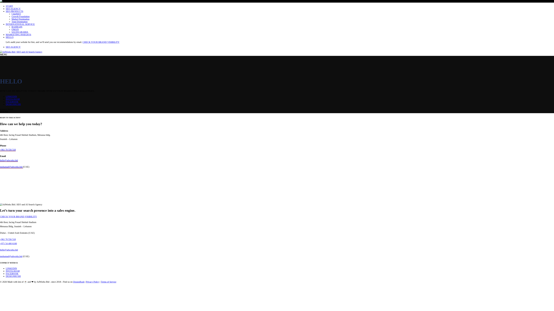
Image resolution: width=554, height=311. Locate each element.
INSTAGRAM (13, 99)
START (9, 6)
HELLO (10, 37)
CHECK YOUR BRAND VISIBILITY (101, 42)
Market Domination (20, 19)
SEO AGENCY (13, 8)
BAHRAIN (17, 27)
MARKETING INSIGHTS (18, 34)
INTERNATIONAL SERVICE (20, 24)
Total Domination (20, 21)
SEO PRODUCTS (14, 11)
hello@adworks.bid (9, 160)
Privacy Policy (92, 282)
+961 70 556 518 (8, 149)
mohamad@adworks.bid (11, 167)
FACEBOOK (12, 101)
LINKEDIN (11, 96)
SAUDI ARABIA (20, 32)
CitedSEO (16, 14)
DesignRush (78, 282)
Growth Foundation (21, 16)
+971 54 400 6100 (8, 243)
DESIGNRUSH (13, 104)
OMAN (15, 29)
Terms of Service (108, 282)
